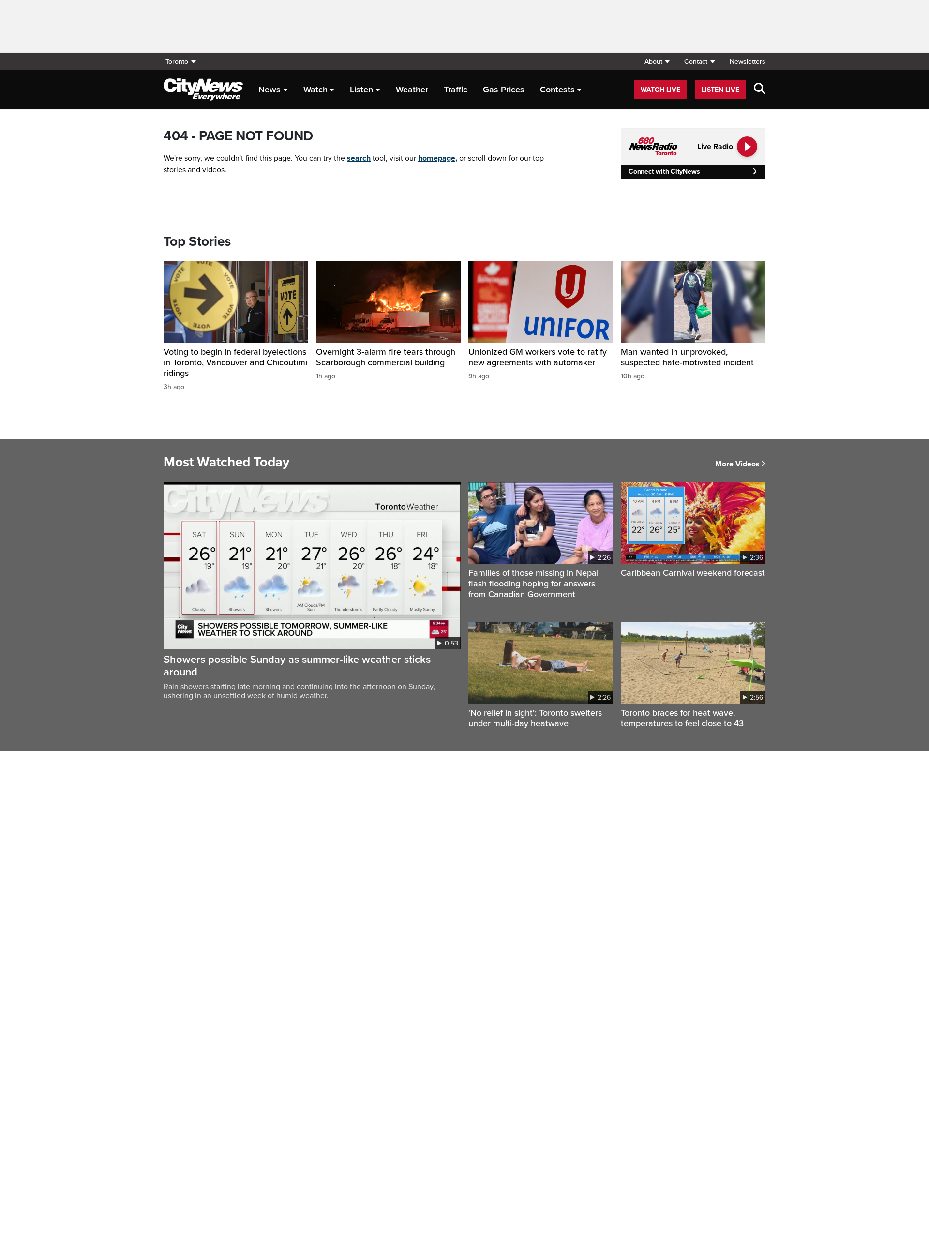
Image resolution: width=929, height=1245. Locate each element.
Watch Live (660, 90)
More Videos (737, 464)
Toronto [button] (176, 62)
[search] (759, 89)
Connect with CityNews (664, 171)
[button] (657, 61)
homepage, (437, 158)
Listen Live (720, 90)
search (359, 158)
